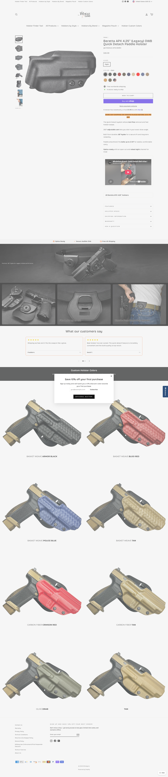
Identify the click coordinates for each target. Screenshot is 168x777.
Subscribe (94, 390)
